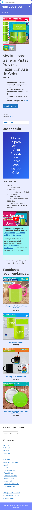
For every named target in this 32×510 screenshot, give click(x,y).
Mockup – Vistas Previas (11, 493)
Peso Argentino (9, 486)
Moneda (6, 465)
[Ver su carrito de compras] (29, 7)
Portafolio (6, 453)
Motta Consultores (12, 7)
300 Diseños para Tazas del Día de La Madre (14, 234)
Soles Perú (8, 481)
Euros (6, 468)
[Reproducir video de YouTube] (16, 218)
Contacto (6, 445)
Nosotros (6, 451)
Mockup (11, 116)
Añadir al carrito (10, 106)
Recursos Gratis (8, 498)
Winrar (26, 101)
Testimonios (7, 448)
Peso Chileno (9, 473)
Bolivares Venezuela (11, 484)
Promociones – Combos (11, 495)
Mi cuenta (6, 459)
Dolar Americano (10, 470)
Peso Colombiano (10, 476)
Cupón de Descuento (10, 462)
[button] (26, 20)
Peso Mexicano (9, 478)
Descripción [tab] (8, 122)
